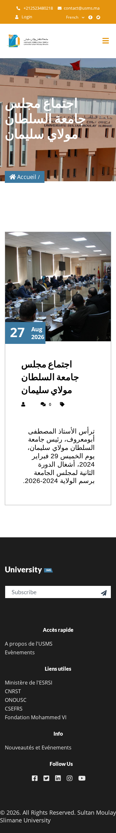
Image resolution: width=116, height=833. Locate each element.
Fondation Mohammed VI (35, 717)
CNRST (13, 691)
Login (26, 17)
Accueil (26, 177)
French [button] (72, 17)
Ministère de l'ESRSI (28, 682)
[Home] (24, 40)
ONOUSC (15, 699)
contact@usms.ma (82, 8)
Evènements (20, 652)
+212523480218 (38, 8)
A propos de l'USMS (29, 643)
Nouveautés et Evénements (38, 747)
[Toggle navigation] (109, 41)
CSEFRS (14, 708)
